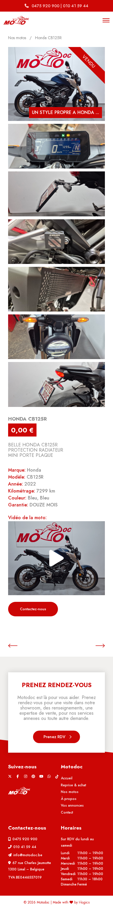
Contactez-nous (33, 609)
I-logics (84, 902)
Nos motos (17, 38)
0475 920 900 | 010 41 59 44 (60, 6)
